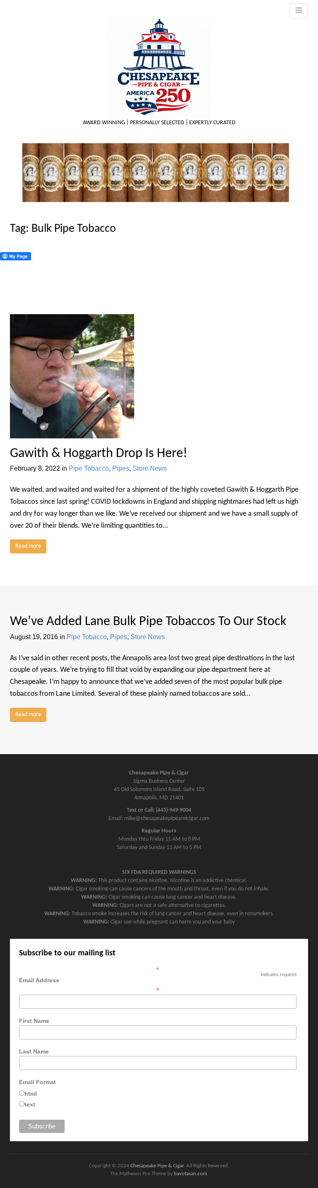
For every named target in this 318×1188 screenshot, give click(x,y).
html (30, 1093)
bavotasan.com (190, 1173)
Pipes (120, 468)
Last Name (34, 1051)
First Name (34, 1020)
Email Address (89, 985)
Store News (149, 468)
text (29, 1104)
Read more (28, 546)
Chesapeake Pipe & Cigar (157, 1166)
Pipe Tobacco (89, 468)
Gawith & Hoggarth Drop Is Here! (98, 453)
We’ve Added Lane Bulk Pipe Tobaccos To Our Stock (148, 621)
